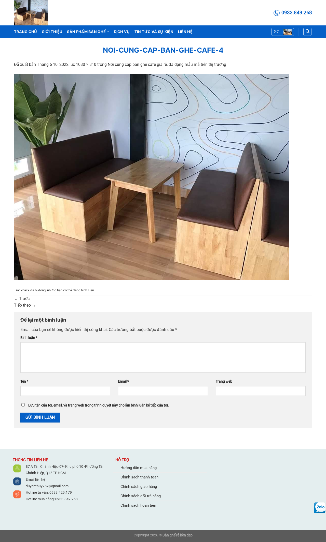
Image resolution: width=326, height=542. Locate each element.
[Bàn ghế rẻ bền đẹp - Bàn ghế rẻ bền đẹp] (39, 12)
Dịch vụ (122, 31)
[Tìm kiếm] (307, 32)
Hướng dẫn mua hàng (138, 467)
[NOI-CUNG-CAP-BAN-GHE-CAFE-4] (151, 176)
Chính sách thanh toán (139, 477)
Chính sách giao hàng (138, 486)
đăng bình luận (83, 290)
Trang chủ (25, 31)
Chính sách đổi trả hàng (140, 496)
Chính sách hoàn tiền (138, 505)
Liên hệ (185, 31)
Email (123, 381)
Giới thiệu (52, 31)
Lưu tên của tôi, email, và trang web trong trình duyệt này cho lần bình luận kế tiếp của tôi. (98, 405)
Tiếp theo (25, 305)
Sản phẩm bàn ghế (86, 31)
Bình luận (28, 338)
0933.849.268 (66, 499)
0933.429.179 (60, 492)
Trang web (224, 381)
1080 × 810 (86, 64)
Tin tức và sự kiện (153, 31)
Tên (24, 381)
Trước (22, 298)
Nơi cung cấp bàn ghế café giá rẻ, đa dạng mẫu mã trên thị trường (167, 64)
